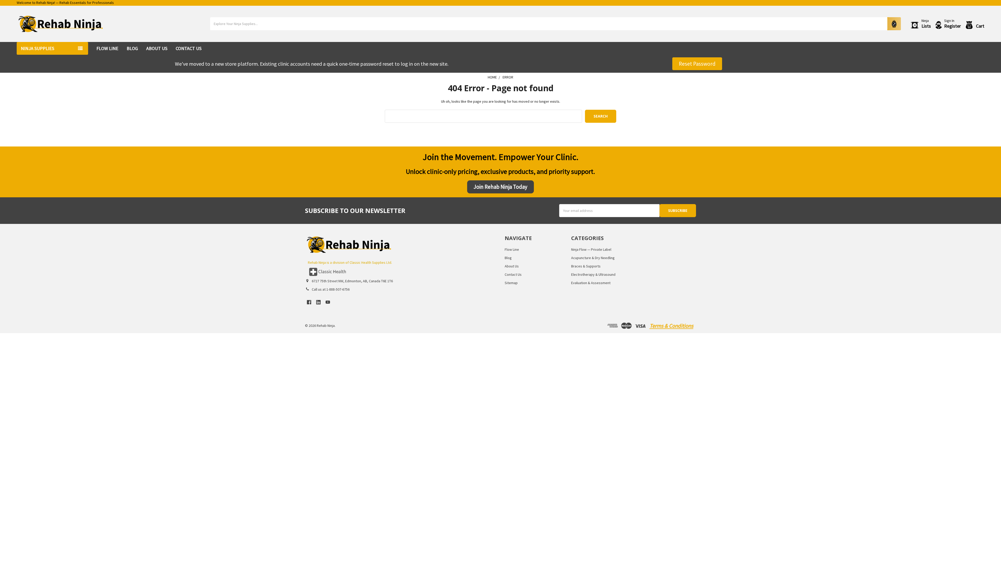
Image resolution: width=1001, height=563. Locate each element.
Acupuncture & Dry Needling (593, 257)
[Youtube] (328, 302)
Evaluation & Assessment (591, 282)
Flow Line (107, 48)
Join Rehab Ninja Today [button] (500, 186)
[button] (401, 271)
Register (952, 26)
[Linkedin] (318, 302)
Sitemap (511, 282)
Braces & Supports (586, 266)
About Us (156, 48)
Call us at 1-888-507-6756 (331, 289)
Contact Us (189, 48)
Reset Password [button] (697, 63)
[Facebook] (309, 302)
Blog (132, 48)
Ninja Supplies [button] (37, 48)
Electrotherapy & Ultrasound (593, 274)
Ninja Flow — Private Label (591, 249)
